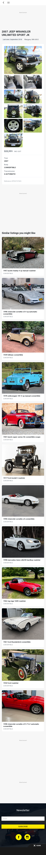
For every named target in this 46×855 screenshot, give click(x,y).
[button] (13, 82)
